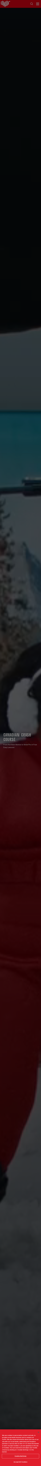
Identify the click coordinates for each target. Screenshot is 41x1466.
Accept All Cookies (20, 1462)
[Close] (38, 1432)
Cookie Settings (20, 1456)
